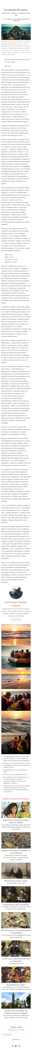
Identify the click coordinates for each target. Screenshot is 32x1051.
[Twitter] (16, 1046)
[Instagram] (19, 1046)
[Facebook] (12, 1046)
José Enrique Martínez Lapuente (21, 20)
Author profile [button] (16, 619)
